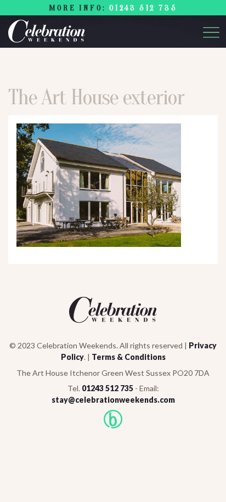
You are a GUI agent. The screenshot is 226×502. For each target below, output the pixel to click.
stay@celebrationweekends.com (113, 399)
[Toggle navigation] (211, 32)
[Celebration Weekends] (113, 31)
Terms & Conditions (129, 357)
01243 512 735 (143, 8)
